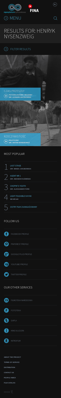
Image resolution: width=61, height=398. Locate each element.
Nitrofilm (15, 340)
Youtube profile (19, 264)
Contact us (9, 372)
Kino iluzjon (17, 330)
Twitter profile (19, 274)
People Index (10, 378)
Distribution (9, 367)
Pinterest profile (20, 244)
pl (55, 4)
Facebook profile (20, 234)
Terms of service (12, 362)
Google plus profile (21, 254)
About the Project (12, 357)
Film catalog (9, 383)
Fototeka (16, 310)
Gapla (14, 320)
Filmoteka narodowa (21, 300)
